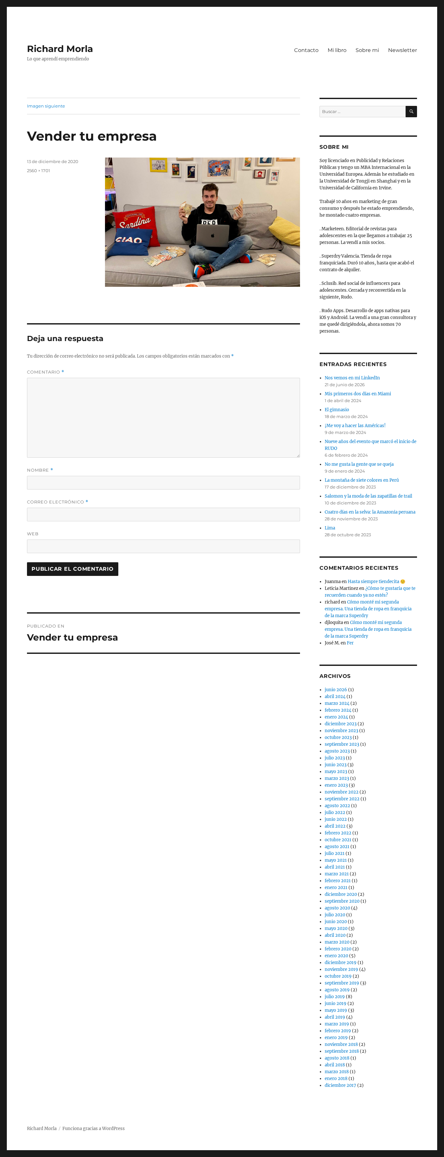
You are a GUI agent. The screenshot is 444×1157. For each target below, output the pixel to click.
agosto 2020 (337, 908)
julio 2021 (335, 853)
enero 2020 (336, 956)
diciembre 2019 (341, 962)
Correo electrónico (57, 502)
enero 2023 (336, 785)
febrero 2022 (338, 833)
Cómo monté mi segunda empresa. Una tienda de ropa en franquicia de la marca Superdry (368, 608)
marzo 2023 (337, 778)
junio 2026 (336, 690)
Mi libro (337, 50)
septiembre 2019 (342, 983)
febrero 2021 (338, 881)
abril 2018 (335, 1065)
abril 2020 (335, 935)
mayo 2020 (336, 928)
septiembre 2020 (342, 901)
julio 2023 (335, 758)
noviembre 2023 (341, 730)
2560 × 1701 (38, 170)
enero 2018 (336, 1078)
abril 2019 (335, 1017)
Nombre (40, 470)
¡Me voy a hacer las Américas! (355, 425)
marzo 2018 (337, 1071)
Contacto (306, 50)
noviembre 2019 (341, 969)
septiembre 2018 (342, 1051)
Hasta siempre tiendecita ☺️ (376, 581)
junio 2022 (336, 819)
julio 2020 (335, 915)
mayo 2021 (336, 860)
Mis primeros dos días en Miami (358, 394)
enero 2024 (336, 717)
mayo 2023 (336, 771)
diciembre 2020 (341, 894)
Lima (330, 528)
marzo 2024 (337, 703)
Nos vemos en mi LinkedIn (352, 378)
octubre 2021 (338, 840)
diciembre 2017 (340, 1085)
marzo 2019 (337, 1024)
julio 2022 (335, 812)
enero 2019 (336, 1037)
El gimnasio (337, 410)
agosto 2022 (337, 805)
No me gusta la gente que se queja (359, 464)
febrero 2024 (338, 710)
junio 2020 (336, 921)
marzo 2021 (337, 874)
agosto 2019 (337, 990)
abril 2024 (335, 696)
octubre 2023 (338, 737)
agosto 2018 (337, 1058)
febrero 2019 (338, 1031)
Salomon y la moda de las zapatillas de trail (368, 496)
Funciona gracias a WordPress (93, 1128)
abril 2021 (335, 867)
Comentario (45, 372)
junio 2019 (335, 1003)
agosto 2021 (337, 846)
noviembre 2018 (341, 1044)
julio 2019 (335, 996)
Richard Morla (60, 48)
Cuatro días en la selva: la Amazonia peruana (370, 512)
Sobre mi (367, 50)
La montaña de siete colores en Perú (362, 480)
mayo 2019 (336, 1010)
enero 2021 (336, 887)
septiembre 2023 (342, 744)
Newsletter (402, 50)
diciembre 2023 (341, 724)
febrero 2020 (338, 949)
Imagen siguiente (46, 105)
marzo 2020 (337, 942)
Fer (350, 643)
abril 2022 (335, 826)
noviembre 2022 (342, 792)
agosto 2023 (337, 751)
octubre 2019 (338, 976)
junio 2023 (335, 765)
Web (33, 533)
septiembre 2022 (342, 799)
